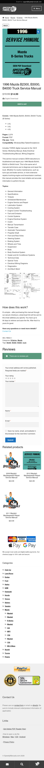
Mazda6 (10, 617)
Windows (6, 737)
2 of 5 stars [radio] (8, 378)
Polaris (7, 657)
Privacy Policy (8, 742)
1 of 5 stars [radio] (6, 378)
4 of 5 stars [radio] (12, 378)
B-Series (20, 17)
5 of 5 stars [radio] (14, 378)
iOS (16, 737)
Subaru (7, 602)
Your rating (9, 375)
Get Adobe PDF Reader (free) (14, 729)
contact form (18, 705)
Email (8, 421)
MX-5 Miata (11, 646)
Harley (7, 584)
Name (8, 410)
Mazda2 (10, 624)
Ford (6, 581)
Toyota (7, 653)
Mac (12, 737)
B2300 (9, 343)
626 (8, 628)
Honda (7, 595)
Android (22, 737)
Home (7, 17)
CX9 (8, 635)
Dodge (7, 577)
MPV (8, 631)
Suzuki (7, 649)
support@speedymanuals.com (32, 2)
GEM (6, 588)
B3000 (14, 343)
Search (22, 764)
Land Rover (9, 573)
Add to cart (22, 104)
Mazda (13, 17)
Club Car (8, 570)
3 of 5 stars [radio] (10, 378)
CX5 (8, 642)
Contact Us (6, 331)
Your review (10, 381)
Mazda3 (10, 639)
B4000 (19, 343)
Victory (7, 599)
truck (24, 343)
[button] (38, 32)
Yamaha (7, 606)
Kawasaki (8, 592)
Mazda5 (10, 613)
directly (35, 705)
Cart (33, 762)
